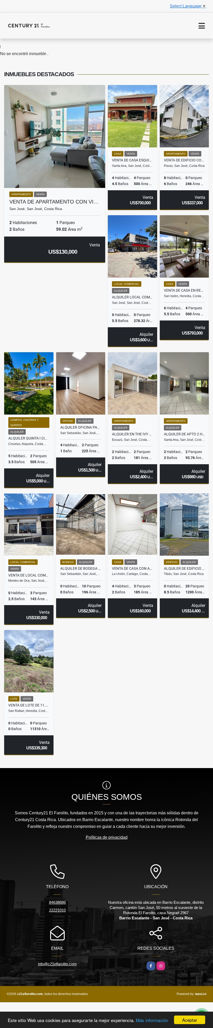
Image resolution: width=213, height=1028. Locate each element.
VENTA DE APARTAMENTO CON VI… (54, 202)
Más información (152, 1020)
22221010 (57, 910)
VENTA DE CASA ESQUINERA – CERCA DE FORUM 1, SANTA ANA (132, 160)
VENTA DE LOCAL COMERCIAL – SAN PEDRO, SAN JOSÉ (28, 575)
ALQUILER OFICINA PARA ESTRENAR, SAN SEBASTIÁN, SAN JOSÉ (80, 427)
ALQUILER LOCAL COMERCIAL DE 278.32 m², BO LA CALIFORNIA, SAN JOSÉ (132, 297)
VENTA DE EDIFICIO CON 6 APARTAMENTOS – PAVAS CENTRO (184, 160)
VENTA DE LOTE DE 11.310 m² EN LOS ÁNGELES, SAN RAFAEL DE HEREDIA (28, 705)
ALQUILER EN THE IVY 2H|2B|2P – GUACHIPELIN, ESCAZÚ (132, 434)
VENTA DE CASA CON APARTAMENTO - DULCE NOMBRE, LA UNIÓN (132, 568)
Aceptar (189, 1020)
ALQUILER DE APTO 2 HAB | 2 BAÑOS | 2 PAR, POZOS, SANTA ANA (184, 434)
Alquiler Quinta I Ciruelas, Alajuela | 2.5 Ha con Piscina (28, 438)
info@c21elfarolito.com (57, 964)
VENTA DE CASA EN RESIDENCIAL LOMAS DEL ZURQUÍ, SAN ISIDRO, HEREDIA (184, 290)
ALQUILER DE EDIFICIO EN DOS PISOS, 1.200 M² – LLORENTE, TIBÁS (184, 568)
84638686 (57, 902)
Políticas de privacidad (107, 837)
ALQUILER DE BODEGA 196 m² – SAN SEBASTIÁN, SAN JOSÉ (80, 568)
